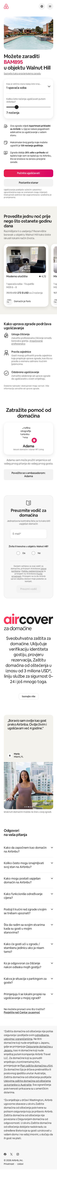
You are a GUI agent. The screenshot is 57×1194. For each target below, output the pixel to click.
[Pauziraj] (9, 755)
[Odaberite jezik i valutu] (42, 6)
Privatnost (9, 1164)
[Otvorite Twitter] (11, 1154)
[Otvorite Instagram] (17, 1154)
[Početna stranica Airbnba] (6, 6)
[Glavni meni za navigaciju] (50, 6)
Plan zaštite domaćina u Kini (36, 1065)
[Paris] (9, 301)
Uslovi (20, 1164)
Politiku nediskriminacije (32, 571)
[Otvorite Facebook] (5, 1154)
